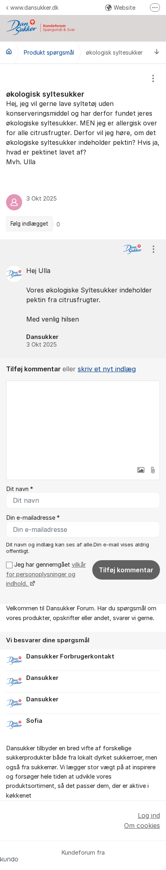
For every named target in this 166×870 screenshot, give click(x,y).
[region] (83, 151)
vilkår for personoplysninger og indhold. (46, 574)
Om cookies (142, 825)
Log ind (149, 815)
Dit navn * (19, 489)
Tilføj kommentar (126, 570)
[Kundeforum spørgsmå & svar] (9, 51)
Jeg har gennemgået (46, 574)
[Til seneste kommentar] (157, 52)
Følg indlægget (29, 223)
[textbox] (83, 421)
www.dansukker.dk (34, 7)
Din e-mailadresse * (33, 517)
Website (124, 7)
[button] (140, 470)
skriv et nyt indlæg (107, 369)
